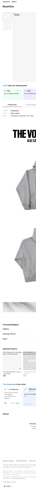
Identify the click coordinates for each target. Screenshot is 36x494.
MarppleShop (6, 1)
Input (17, 403)
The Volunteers (14, 110)
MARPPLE (14, 1)
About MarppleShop (21, 461)
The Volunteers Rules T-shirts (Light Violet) (11, 373)
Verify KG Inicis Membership (18, 478)
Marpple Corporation (8, 461)
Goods (12, 113)
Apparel (17, 113)
